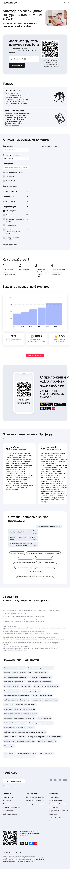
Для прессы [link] (53, 807)
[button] (16, 186)
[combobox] (16, 167)
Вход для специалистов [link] (35, 800)
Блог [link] (51, 821)
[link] (46, 404)
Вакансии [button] (53, 814)
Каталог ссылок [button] (8, 811)
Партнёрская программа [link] (58, 811)
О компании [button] (54, 797)
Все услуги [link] (7, 800)
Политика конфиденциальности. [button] (22, 861)
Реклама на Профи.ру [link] (57, 804)
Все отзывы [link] (7, 804)
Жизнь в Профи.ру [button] (56, 817)
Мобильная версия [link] (10, 814)
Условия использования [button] (12, 807)
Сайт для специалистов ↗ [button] (36, 797)
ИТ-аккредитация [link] (56, 800)
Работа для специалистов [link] (36, 804)
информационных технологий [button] (13, 858)
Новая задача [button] (8, 797)
